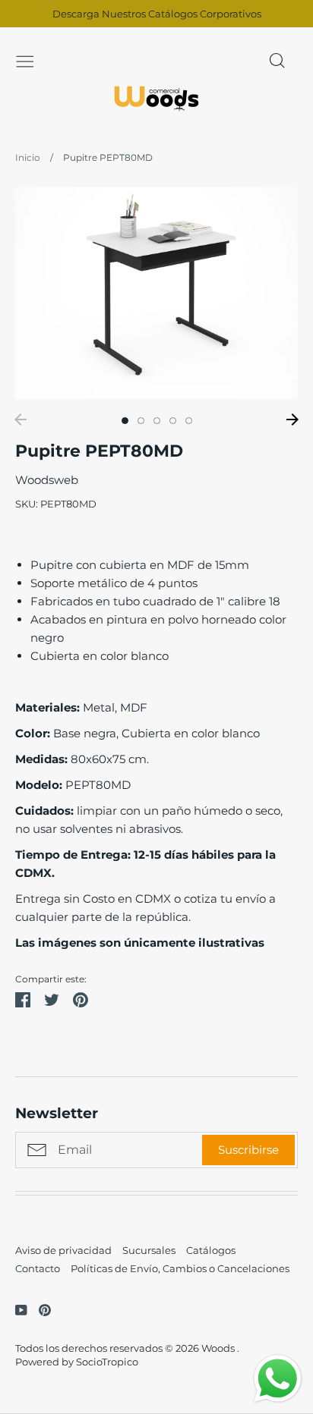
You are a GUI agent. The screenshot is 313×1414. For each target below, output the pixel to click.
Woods (219, 1348)
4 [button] (172, 420)
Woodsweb (46, 480)
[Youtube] (15, 1309)
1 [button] (125, 420)
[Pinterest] (39, 1309)
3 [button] (156, 420)
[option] (156, 293)
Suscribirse (248, 1149)
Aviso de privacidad (63, 1250)
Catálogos (211, 1250)
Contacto (37, 1268)
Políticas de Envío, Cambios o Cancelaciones (180, 1268)
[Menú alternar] (25, 60)
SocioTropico (107, 1362)
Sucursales (148, 1250)
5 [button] (188, 420)
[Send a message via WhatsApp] (277, 1378)
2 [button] (141, 420)
